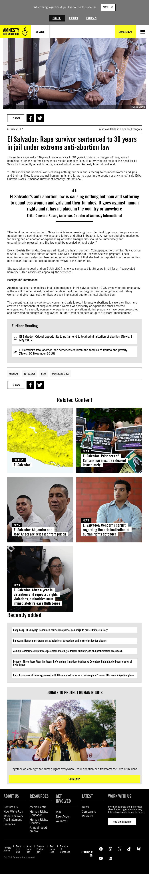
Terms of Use (18, 849)
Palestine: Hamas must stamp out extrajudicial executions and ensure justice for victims (59, 640)
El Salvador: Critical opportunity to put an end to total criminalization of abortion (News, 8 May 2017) (75, 338)
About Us (11, 796)
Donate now (74, 778)
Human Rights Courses (39, 821)
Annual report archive (38, 829)
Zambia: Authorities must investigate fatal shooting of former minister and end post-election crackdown (67, 651)
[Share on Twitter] (40, 118)
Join (58, 812)
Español (73, 18)
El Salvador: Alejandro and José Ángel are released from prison (40, 531)
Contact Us (11, 807)
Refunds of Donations (65, 849)
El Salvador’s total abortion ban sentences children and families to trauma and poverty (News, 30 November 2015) (73, 351)
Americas (13, 373)
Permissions (52, 849)
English (57, 18)
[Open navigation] (142, 31)
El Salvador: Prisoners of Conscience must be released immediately (104, 460)
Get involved (63, 799)
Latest (87, 796)
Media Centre (38, 807)
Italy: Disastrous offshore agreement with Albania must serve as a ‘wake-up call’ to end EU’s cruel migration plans (73, 675)
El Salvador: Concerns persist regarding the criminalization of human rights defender (106, 529)
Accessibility (29, 849)
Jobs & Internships (122, 821)
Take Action (63, 816)
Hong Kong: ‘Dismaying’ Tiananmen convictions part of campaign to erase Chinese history (60, 630)
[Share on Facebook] (30, 118)
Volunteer (61, 821)
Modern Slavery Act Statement (13, 817)
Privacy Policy (7, 849)
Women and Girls (60, 373)
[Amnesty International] (15, 31)
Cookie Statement (40, 849)
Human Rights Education (39, 813)
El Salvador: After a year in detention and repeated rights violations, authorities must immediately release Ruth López (37, 596)
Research (88, 816)
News (43, 373)
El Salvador (29, 373)
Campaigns (89, 811)
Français (91, 18)
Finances (9, 824)
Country (18, 460)
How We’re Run (13, 811)
